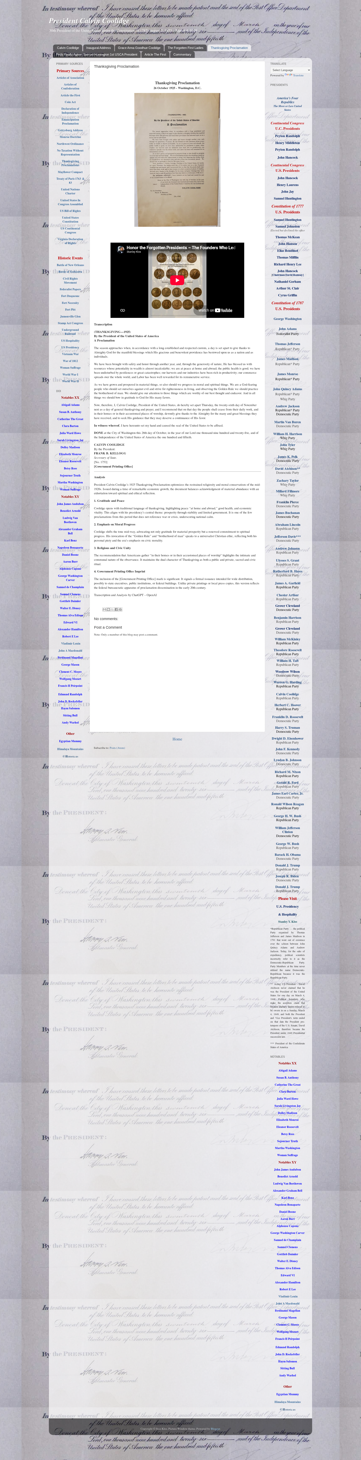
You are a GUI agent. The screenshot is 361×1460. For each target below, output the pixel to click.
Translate (298, 75)
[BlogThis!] (108, 609)
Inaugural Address (98, 48)
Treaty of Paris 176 (68, 179)
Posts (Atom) (117, 748)
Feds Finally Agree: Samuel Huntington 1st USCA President (96, 54)
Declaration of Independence (70, 111)
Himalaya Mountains (70, 749)
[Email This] (104, 609)
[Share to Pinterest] (120, 609)
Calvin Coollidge (68, 48)
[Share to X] (112, 609)
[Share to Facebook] (116, 609)
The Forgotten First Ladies (185, 48)
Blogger (215, 1429)
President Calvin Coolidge (89, 20)
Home (177, 738)
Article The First (155, 54)
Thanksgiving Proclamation (229, 48)
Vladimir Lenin (70, 643)
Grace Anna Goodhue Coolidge (139, 48)
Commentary (182, 54)
